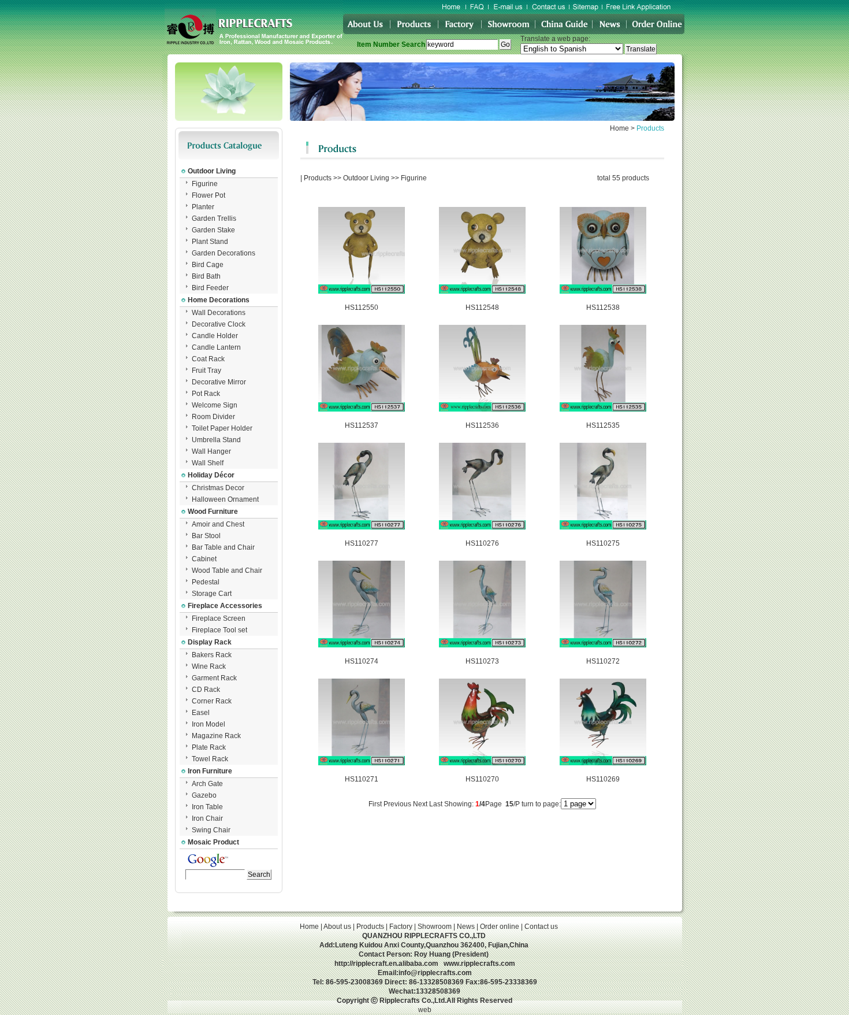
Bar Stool (206, 536)
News (466, 927)
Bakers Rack (212, 655)
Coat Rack (208, 359)
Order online (499, 927)
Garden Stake (213, 230)
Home (619, 128)
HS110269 (603, 779)
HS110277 (361, 543)
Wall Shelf (208, 463)
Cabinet (204, 559)
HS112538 (603, 307)
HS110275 (603, 543)
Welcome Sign (214, 405)
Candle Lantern (216, 347)
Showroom (435, 927)
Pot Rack (206, 394)
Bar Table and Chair (223, 547)
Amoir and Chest (218, 524)
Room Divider (213, 417)
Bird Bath (206, 276)
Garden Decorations (223, 253)
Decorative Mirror (219, 382)
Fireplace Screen (218, 618)
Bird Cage (208, 265)
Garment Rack (214, 678)
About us (337, 927)
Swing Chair (211, 830)
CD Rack (206, 690)
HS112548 (482, 307)
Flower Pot (208, 195)
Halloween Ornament (225, 499)
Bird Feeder (210, 288)
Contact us (541, 927)
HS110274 (361, 661)
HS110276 (482, 543)
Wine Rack (209, 666)
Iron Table (207, 807)
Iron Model (208, 724)
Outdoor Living (366, 178)
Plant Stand (210, 242)
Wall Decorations (218, 313)
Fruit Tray (206, 370)
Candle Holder (215, 336)
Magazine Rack (216, 736)
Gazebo (204, 795)
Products (318, 178)
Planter (203, 207)
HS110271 (361, 779)
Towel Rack (210, 759)
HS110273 (482, 661)
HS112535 (603, 425)
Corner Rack (212, 701)
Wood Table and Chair (227, 570)
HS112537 (361, 425)
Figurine (205, 184)
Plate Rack (209, 747)
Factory (400, 927)
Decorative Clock (218, 324)
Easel (201, 713)
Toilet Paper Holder (222, 428)
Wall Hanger (211, 451)
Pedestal (205, 582)
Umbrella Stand (216, 440)
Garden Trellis (214, 218)
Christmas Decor (218, 488)
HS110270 (482, 779)
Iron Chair (207, 818)
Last (435, 804)
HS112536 (482, 425)
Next (420, 804)
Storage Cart (212, 594)
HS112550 (361, 307)
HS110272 (603, 661)
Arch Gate (207, 784)
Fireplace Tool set (219, 630)
